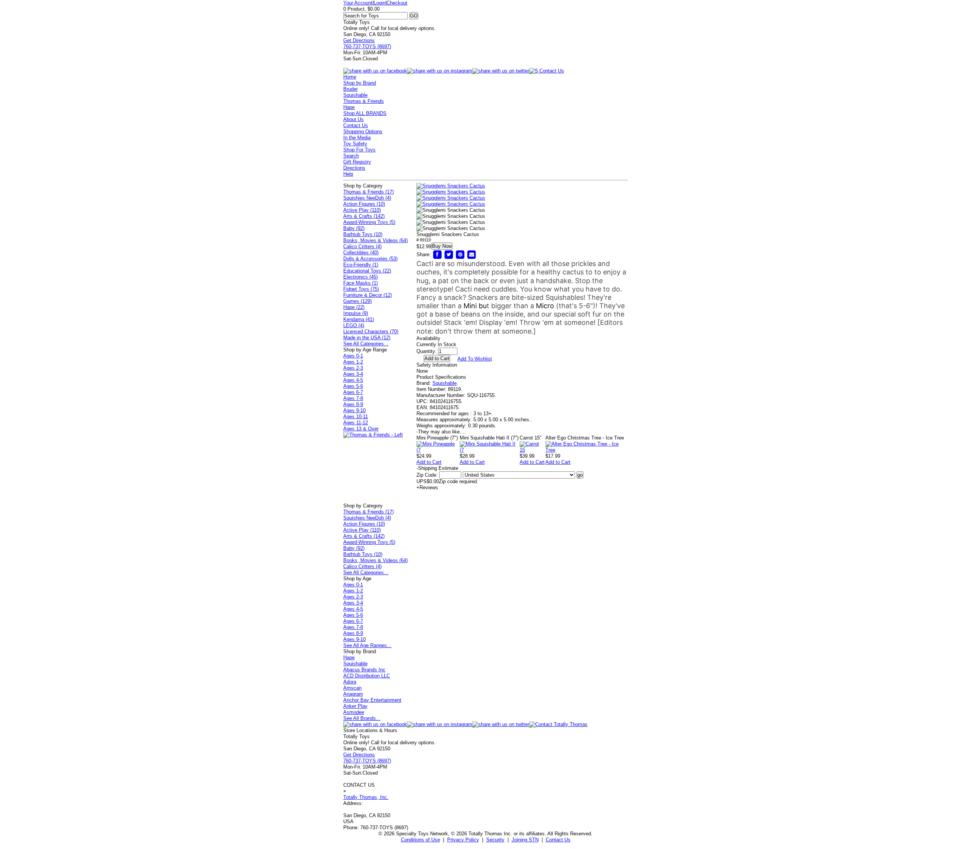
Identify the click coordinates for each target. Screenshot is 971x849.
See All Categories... (365, 344)
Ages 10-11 (355, 416)
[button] (450, 186)
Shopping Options (362, 131)
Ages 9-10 (354, 410)
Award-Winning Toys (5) (369, 222)
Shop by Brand (359, 83)
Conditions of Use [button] (420, 840)
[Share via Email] (471, 254)
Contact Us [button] (558, 840)
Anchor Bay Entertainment (372, 700)
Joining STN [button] (525, 840)
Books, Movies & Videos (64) (375, 240)
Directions (354, 168)
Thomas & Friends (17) (368, 192)
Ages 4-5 (353, 380)
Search (351, 156)
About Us (353, 119)
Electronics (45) (360, 277)
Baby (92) (354, 228)
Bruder (350, 89)
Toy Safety (355, 143)
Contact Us (355, 125)
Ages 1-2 (353, 362)
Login (379, 3)
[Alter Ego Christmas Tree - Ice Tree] (586, 450)
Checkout (397, 3)
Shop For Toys (359, 150)
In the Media (357, 137)
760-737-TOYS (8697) (367, 46)
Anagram (353, 694)
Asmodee (353, 712)
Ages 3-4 (353, 374)
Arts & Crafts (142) (364, 216)
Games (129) (357, 301)
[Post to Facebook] (437, 254)
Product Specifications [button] (441, 377)
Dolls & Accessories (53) (370, 258)
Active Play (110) (362, 210)
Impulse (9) (355, 313)
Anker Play (355, 706)
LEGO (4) (353, 325)
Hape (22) (354, 307)
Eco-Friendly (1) (360, 265)
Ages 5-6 (353, 386)
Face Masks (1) (360, 283)
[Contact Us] (558, 724)
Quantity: (426, 351)
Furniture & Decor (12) (367, 295)
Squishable (355, 95)
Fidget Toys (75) (361, 289)
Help (348, 174)
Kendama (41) (358, 319)
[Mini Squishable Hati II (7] (490, 450)
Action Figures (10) (364, 204)
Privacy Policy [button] (463, 840)
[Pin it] (460, 254)
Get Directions (359, 40)
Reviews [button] (427, 487)
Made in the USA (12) (366, 337)
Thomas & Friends (363, 101)
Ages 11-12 (355, 422)
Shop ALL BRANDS (365, 113)
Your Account (357, 3)
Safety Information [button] (436, 365)
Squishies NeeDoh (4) (367, 198)
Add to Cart (429, 462)
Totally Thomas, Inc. (365, 797)
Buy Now (442, 246)
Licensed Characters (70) (370, 331)
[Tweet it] (449, 254)
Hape (349, 107)
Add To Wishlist (474, 359)
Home (349, 77)
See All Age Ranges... (367, 645)
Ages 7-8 (353, 398)
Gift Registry (357, 162)
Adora (349, 682)
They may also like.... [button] (441, 432)
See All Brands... (361, 718)
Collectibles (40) (361, 252)
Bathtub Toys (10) (362, 234)
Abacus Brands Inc (364, 670)
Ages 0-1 (353, 356)
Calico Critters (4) (362, 246)
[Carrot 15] (532, 450)
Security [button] (495, 840)
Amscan (352, 688)
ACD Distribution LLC (366, 676)
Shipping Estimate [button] (437, 468)
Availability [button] (428, 338)
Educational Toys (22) (367, 271)
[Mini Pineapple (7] (438, 450)
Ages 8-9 (353, 404)
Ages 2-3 (353, 368)
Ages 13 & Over (361, 429)
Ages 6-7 (353, 392)
